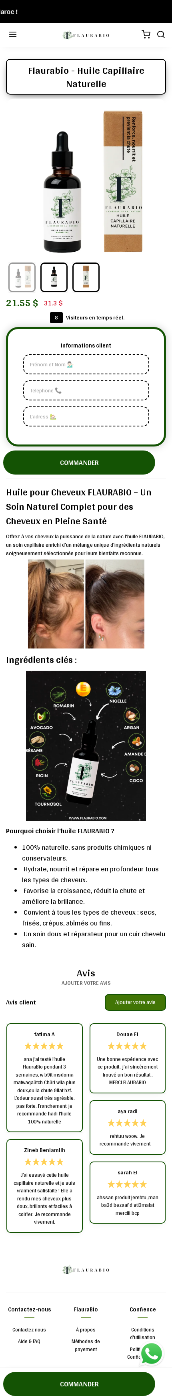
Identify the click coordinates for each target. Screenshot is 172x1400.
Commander (78, 462)
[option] (86, 179)
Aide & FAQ (29, 1341)
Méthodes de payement (86, 1345)
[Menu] (12, 35)
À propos (86, 1330)
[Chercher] (160, 35)
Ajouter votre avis (135, 1002)
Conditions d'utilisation (142, 1333)
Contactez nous (29, 1330)
